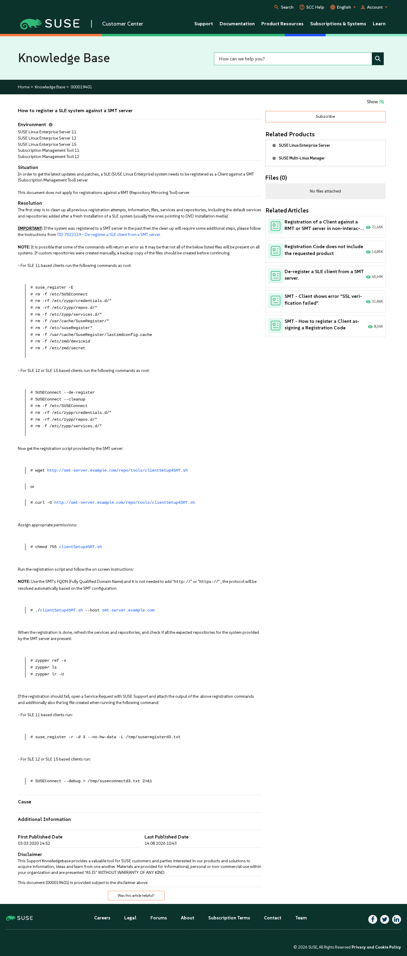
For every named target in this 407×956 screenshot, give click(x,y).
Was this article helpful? (136, 896)
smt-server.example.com (128, 610)
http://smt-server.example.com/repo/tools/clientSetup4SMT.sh (117, 470)
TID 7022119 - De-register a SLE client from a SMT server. (109, 234)
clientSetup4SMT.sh (80, 547)
